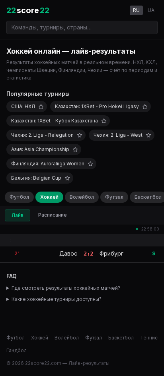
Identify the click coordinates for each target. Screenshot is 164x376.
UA (151, 10)
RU (136, 10)
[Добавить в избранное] (41, 106)
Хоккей (49, 197)
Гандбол (16, 350)
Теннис (149, 338)
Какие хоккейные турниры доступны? (57, 299)
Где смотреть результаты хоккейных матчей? (66, 288)
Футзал (114, 197)
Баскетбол (121, 338)
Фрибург (111, 253)
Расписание (52, 215)
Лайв (17, 215)
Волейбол (82, 197)
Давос (68, 253)
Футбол (19, 197)
